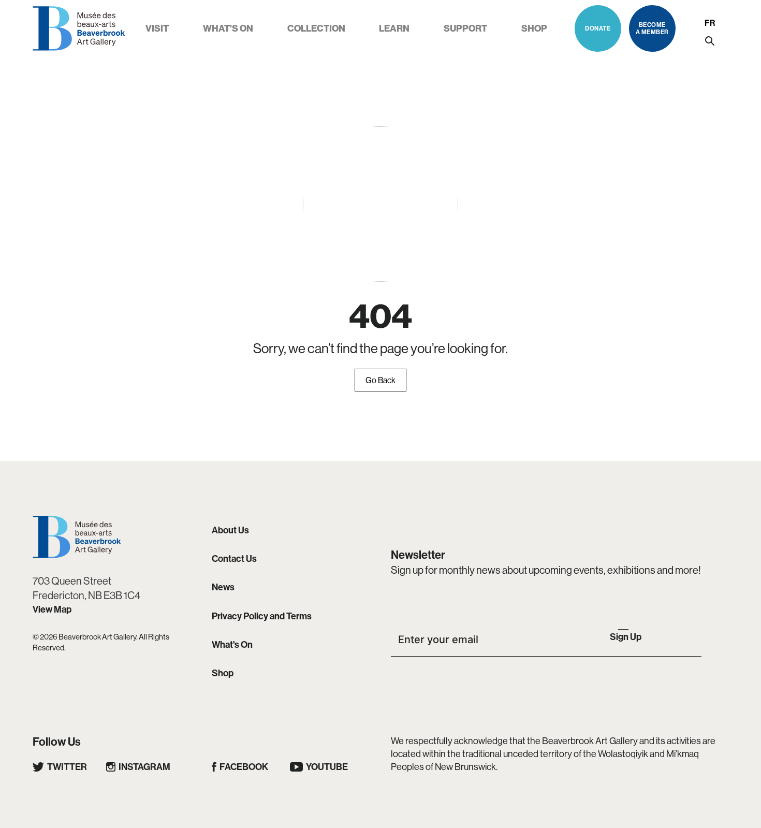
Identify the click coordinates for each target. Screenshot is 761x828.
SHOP (534, 28)
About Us (230, 530)
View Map (52, 609)
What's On (232, 644)
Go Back (380, 380)
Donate (597, 28)
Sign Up (625, 637)
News (223, 587)
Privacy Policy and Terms (262, 616)
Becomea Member (652, 28)
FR (710, 23)
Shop (222, 673)
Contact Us (234, 558)
